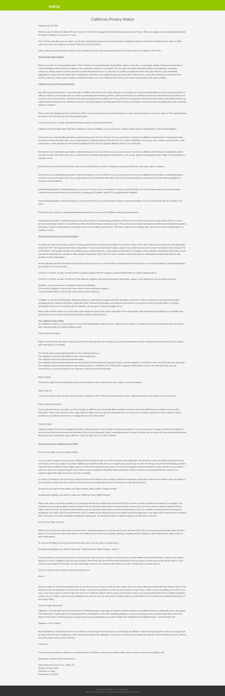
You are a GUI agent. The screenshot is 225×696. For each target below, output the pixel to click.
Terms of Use (90, 692)
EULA (137, 692)
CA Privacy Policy (113, 692)
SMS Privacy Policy (127, 692)
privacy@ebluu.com (54, 495)
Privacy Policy (101, 692)
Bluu (110, 689)
